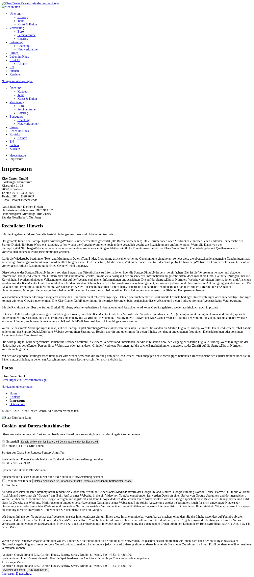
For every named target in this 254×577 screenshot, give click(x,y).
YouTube (12, 485)
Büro (20, 31)
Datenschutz (17, 404)
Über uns (15, 13)
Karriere (15, 74)
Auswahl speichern (14, 569)
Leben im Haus (19, 56)
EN (12, 67)
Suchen (14, 70)
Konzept (22, 17)
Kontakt (15, 60)
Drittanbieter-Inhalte (19, 480)
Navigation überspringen (17, 81)
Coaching (23, 45)
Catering (22, 38)
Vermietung (17, 28)
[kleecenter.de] (30, 3)
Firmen (14, 53)
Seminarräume (26, 35)
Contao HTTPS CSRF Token (25, 445)
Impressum (8, 573)
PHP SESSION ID (18, 463)
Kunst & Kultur (27, 24)
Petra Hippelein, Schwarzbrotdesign (24, 380)
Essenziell (12, 441)
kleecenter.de (18, 155)
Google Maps (14, 562)
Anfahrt (22, 63)
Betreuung (16, 42)
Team (20, 20)
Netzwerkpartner (27, 49)
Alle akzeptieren (38, 569)
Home (13, 393)
